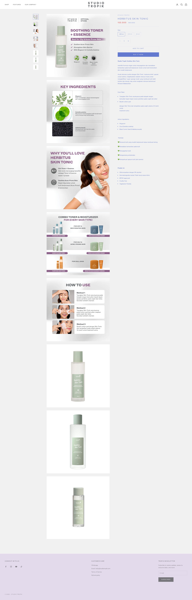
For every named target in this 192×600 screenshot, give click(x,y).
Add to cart (138, 48)
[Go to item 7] (36, 60)
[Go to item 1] (36, 17)
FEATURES (17, 4)
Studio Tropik (124, 15)
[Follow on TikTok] (21, 567)
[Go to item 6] (36, 53)
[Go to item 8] (36, 67)
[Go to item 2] (36, 24)
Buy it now (138, 54)
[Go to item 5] (36, 45)
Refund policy (95, 575)
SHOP (7, 4)
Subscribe (166, 579)
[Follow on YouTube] (16, 567)
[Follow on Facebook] (6, 567)
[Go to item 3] (36, 31)
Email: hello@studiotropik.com (100, 569)
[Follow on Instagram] (11, 567)
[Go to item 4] (36, 38)
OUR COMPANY (30, 4)
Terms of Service (96, 572)
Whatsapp (94, 565)
